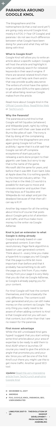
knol (26, 398)
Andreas (13, 394)
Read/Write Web (39, 105)
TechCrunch (16, 109)
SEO (42, 398)
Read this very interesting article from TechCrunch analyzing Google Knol (26, 376)
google (18, 398)
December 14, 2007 (18, 391)
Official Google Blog (17, 105)
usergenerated (17, 400)
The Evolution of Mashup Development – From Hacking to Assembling (37, 416)
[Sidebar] (3, 3)
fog (11, 398)
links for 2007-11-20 (18, 412)
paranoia (34, 398)
